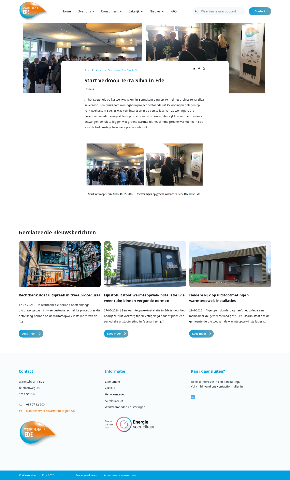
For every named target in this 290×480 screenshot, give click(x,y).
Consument (109, 11)
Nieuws (155, 11)
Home (66, 11)
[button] (60, 289)
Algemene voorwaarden (120, 475)
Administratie (114, 401)
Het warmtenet (115, 394)
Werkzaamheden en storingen (125, 407)
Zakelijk (134, 11)
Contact (260, 11)
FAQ (173, 11)
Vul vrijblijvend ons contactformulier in (217, 386)
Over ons (84, 11)
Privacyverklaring (87, 475)
